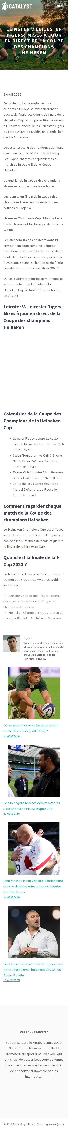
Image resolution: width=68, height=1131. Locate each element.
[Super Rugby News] (17, 6)
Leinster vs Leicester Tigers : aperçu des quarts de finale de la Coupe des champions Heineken (32, 601)
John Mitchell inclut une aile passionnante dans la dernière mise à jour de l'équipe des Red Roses (33, 886)
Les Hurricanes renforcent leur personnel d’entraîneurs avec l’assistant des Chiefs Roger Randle (33, 969)
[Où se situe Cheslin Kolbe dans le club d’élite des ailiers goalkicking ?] (34, 716)
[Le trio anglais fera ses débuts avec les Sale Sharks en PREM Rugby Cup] (34, 794)
